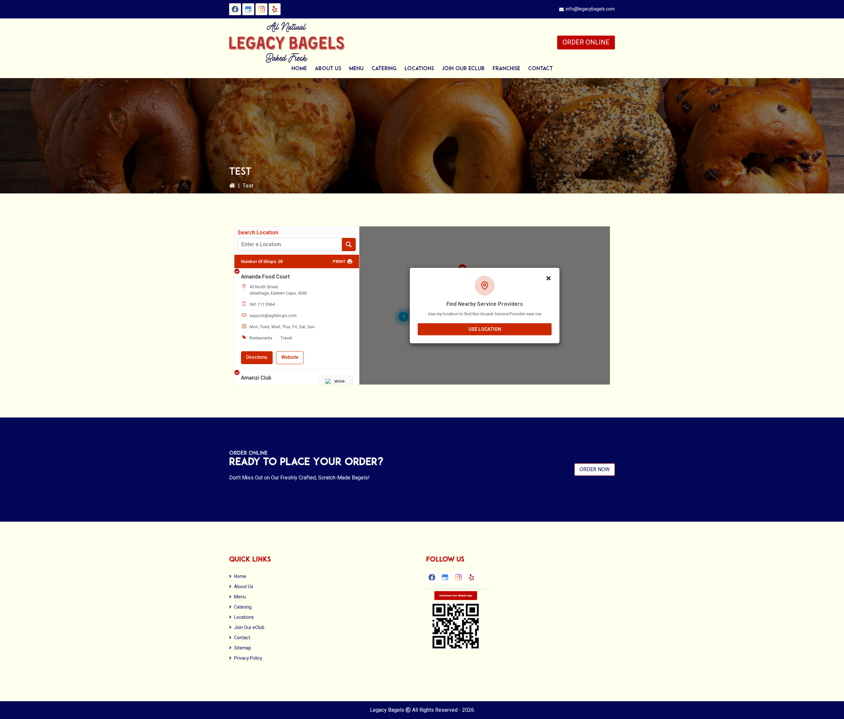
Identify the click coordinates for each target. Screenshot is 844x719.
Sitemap (242, 648)
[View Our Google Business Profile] (248, 9)
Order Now (595, 470)
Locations (244, 617)
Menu (240, 596)
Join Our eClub (249, 627)
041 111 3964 (262, 304)
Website (289, 357)
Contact (242, 637)
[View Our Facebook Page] (235, 9)
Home (240, 576)
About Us (243, 586)
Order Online (586, 42)
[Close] (549, 278)
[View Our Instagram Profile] (261, 9)
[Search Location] (349, 244)
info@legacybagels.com (590, 9)
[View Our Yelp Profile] (275, 9)
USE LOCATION (484, 329)
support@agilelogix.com (273, 315)
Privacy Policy (248, 658)
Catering (243, 607)
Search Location (258, 232)
